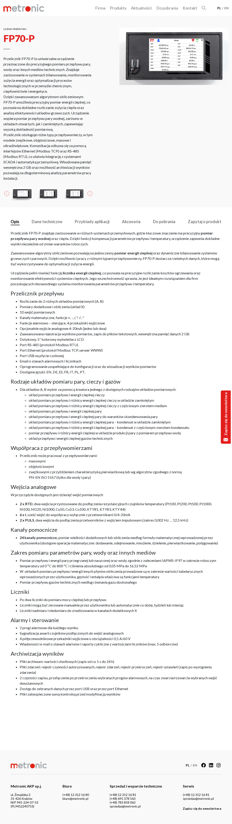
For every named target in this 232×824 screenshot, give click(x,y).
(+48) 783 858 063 (122, 802)
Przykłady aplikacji (92, 221)
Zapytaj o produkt (204, 221)
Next (90, 193)
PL (219, 8)
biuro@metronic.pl (75, 798)
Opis (15, 221)
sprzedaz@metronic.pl (125, 806)
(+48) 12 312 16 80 (76, 795)
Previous (6, 193)
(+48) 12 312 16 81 (123, 795)
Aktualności (141, 7)
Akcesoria (131, 221)
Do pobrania (167, 7)
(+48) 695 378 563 (122, 798)
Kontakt (190, 7)
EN (226, 8)
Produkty (118, 7)
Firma (100, 7)
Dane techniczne (47, 221)
